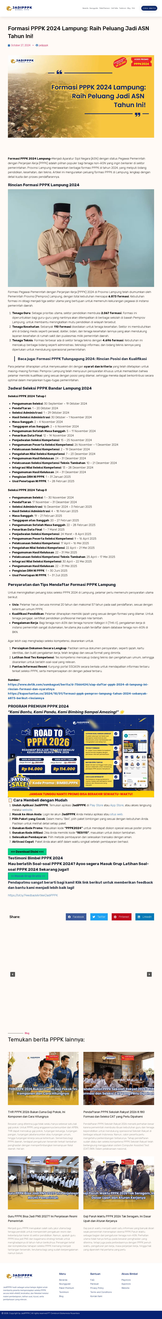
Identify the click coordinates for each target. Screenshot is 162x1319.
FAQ (133, 8)
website (27, 810)
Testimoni (122, 8)
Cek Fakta (114, 8)
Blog (129, 8)
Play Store (97, 805)
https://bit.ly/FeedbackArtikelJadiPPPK (33, 895)
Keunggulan (94, 8)
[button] (12, 756)
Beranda (85, 8)
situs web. (116, 814)
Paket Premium (104, 8)
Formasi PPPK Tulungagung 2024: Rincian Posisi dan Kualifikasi (91, 359)
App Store (117, 805)
